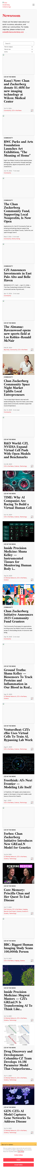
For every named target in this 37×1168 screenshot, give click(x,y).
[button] (18, 47)
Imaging (25, 909)
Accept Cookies (18, 1164)
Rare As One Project (10, 911)
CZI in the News (17, 110)
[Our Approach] (7, 5)
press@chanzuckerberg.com (13, 32)
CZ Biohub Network (10, 578)
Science (16, 466)
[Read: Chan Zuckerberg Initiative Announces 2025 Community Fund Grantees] (18, 612)
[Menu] (34, 5)
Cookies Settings (18, 1155)
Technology (23, 466)
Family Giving (16, 239)
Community (7, 110)
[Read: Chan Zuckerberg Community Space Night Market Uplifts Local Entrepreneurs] (18, 384)
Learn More (21, 1151)
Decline (18, 1160)
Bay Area (6, 349)
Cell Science (7, 909)
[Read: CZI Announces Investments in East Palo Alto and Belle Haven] (18, 270)
